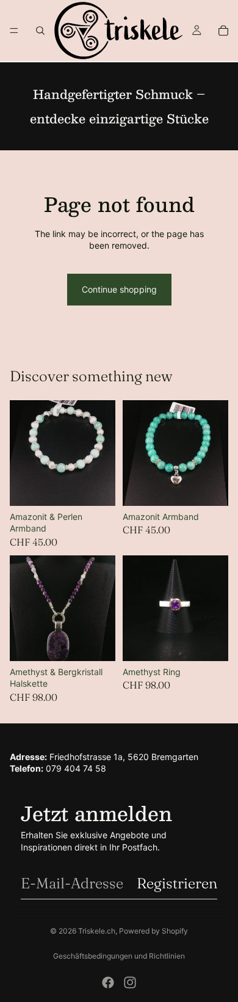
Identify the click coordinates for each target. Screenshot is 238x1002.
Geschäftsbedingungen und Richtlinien (119, 955)
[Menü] (14, 30)
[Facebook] (108, 982)
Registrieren (177, 883)
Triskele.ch (96, 930)
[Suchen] (40, 30)
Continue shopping (119, 289)
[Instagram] (130, 982)
